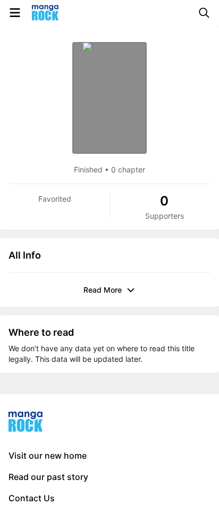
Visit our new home (48, 455)
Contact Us (32, 498)
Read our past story (48, 476)
